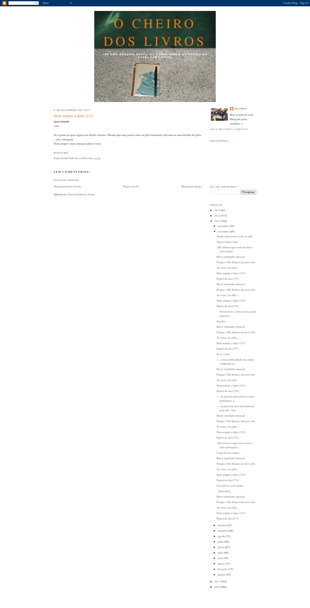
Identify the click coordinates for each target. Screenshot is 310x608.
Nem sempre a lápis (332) (73, 115)
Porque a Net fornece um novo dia (236, 262)
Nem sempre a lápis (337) (231, 273)
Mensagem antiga (191, 186)
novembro (224, 231)
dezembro (223, 226)
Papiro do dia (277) (228, 348)
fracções (221, 321)
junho (221, 547)
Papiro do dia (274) (228, 480)
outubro (222, 525)
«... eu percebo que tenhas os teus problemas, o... (235, 399)
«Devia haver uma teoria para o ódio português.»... (234, 445)
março (221, 563)
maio (221, 552)
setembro (223, 531)
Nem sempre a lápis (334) (231, 385)
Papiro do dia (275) (228, 437)
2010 (217, 587)
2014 (217, 210)
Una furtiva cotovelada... (231, 485)
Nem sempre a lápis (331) (231, 513)
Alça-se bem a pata (227, 242)
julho (221, 542)
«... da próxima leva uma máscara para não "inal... (235, 408)
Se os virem (223, 354)
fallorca (240, 108)
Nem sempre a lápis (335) (231, 343)
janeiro (222, 574)
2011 (217, 581)
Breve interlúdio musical (231, 257)
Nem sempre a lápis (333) (231, 432)
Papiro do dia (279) (228, 279)
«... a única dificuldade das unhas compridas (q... (235, 362)
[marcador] (223, 491)
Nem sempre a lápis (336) (231, 300)
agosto (222, 536)
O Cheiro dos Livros (155, 32)
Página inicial (131, 186)
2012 (217, 221)
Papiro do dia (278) (228, 306)
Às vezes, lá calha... (228, 268)
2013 (217, 215)
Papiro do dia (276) (228, 391)
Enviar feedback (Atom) (81, 194)
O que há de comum (228, 453)
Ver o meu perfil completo (229, 129)
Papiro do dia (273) (228, 518)
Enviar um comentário (66, 180)
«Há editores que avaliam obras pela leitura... (234, 249)
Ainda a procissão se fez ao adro (235, 236)
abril (221, 558)
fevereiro (223, 569)
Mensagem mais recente (67, 186)
